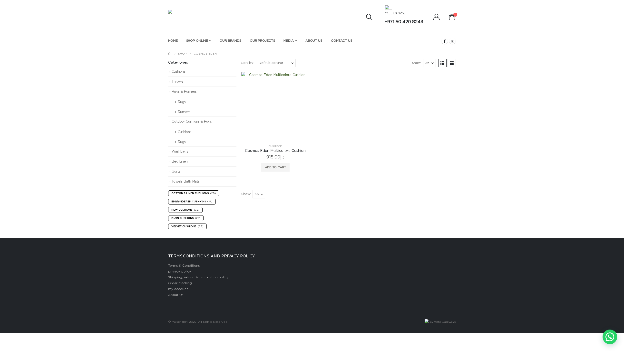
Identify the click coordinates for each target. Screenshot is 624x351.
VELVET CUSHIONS (187, 226)
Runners (184, 112)
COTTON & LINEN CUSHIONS (193, 193)
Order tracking (180, 283)
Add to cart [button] (275, 167)
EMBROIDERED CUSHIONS (192, 201)
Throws (177, 81)
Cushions (275, 146)
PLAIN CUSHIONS (185, 218)
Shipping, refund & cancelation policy (198, 277)
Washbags (180, 151)
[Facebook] (444, 41)
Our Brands (230, 40)
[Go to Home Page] (169, 54)
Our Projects (262, 40)
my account (178, 289)
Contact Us (341, 40)
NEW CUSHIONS (185, 210)
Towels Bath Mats (186, 181)
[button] (369, 17)
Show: (416, 63)
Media (288, 40)
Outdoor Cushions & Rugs (192, 121)
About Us (313, 40)
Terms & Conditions (184, 265)
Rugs (182, 102)
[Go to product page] (275, 106)
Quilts (176, 171)
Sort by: (247, 63)
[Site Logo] (204, 17)
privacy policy (179, 271)
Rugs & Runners (184, 91)
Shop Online (197, 40)
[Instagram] (452, 41)
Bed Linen (180, 161)
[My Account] (436, 17)
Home (173, 40)
